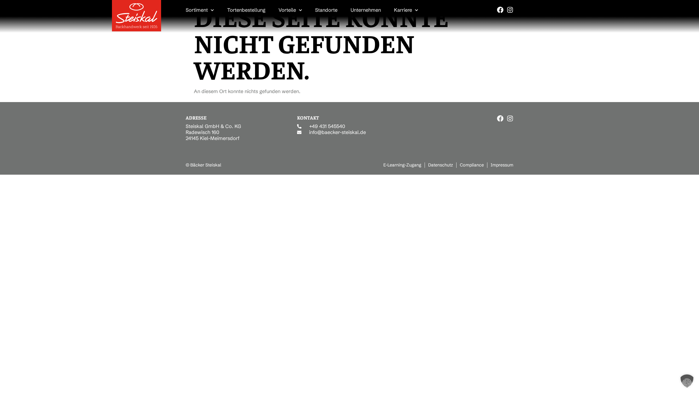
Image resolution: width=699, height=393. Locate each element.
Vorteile (287, 10)
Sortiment (197, 10)
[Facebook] (500, 10)
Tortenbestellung (246, 10)
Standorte (326, 10)
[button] (687, 381)
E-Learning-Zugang (402, 165)
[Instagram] (510, 10)
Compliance (472, 165)
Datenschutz (440, 165)
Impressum (502, 165)
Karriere (403, 10)
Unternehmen (366, 10)
